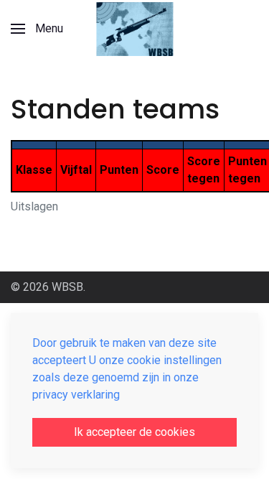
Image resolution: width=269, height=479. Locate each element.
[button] (37, 28)
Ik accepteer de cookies (134, 432)
